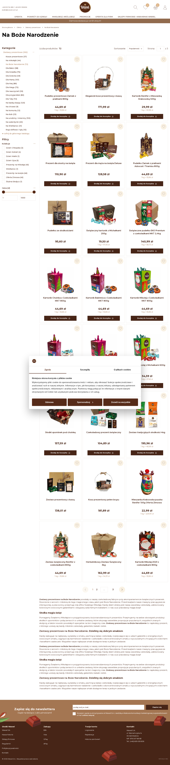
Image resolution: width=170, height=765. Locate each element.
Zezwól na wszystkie (120, 402)
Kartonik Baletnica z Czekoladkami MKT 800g (104, 299)
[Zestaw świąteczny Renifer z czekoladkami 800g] (60, 544)
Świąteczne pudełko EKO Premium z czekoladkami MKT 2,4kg (147, 232)
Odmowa (49, 402)
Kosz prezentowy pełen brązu (103, 499)
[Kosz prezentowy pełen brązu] (103, 482)
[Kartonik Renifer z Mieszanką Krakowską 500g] (147, 78)
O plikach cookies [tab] (122, 370)
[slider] (3, 192)
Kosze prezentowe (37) (16, 56)
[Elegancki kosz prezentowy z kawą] (103, 78)
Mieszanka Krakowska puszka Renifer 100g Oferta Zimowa (147, 501)
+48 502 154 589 (8, 7)
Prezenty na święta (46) (16, 173)
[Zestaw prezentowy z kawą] (60, 482)
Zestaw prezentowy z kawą (60, 499)
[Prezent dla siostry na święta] (60, 146)
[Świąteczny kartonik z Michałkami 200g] (103, 213)
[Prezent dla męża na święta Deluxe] (103, 146)
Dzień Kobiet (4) (13, 152)
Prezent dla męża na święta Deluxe (104, 163)
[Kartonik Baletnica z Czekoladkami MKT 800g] (103, 280)
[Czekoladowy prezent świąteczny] (103, 415)
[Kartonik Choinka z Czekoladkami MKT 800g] (60, 280)
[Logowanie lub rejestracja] (165, 7)
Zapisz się (157, 707)
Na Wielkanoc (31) (14, 126)
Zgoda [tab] (48, 370)
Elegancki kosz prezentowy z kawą (104, 96)
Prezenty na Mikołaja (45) (17, 165)
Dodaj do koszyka (59, 116)
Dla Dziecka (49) (13, 76)
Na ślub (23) (11, 114)
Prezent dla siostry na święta (60, 163)
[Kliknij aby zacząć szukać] (136, 7)
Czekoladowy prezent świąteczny (103, 432)
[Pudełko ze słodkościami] (60, 213)
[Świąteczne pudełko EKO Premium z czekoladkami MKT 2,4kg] (147, 213)
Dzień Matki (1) (12, 156)
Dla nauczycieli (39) (14, 91)
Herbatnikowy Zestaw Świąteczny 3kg (103, 563)
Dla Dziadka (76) (13, 72)
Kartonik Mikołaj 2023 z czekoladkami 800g (147, 563)
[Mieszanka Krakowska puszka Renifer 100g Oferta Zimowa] (147, 482)
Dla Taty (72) (11, 99)
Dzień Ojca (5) (12, 160)
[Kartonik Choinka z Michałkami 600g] (103, 347)
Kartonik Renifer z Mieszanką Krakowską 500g (147, 97)
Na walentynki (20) (14, 122)
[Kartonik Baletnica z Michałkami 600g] (60, 347)
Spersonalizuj (83, 402)
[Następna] (122, 590)
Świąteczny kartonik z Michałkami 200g (103, 232)
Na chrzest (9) (12, 107)
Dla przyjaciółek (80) (15, 95)
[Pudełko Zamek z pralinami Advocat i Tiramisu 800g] (147, 146)
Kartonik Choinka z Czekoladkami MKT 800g (60, 299)
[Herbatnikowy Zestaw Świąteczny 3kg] (103, 544)
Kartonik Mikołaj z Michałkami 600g (147, 365)
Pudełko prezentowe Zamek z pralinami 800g (60, 97)
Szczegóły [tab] (85, 370)
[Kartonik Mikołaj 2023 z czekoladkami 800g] (147, 544)
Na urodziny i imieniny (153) (18, 118)
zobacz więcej (88, 715)
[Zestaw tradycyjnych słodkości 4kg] (147, 415)
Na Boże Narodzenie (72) (17, 64)
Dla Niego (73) (12, 87)
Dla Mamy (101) (12, 80)
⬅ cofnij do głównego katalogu (15, 133)
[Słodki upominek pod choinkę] (60, 415)
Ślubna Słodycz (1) (14, 181)
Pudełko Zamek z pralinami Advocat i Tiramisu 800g (147, 164)
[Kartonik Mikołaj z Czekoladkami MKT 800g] (147, 280)
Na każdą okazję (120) (15, 103)
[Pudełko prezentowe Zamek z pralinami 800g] (60, 78)
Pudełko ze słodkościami (60, 230)
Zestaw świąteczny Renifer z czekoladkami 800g (60, 563)
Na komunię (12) (13, 110)
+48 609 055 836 (21, 7)
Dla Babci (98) (12, 68)
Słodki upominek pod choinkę (60, 432)
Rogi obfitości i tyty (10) (16, 130)
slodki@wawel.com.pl (10, 10)
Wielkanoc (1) (12, 169)
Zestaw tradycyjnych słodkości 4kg (147, 432)
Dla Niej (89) (11, 83)
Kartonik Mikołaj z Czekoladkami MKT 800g (147, 299)
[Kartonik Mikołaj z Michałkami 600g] (147, 347)
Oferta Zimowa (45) (14, 177)
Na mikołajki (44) (13, 60)
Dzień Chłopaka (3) (14, 148)
